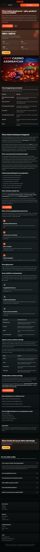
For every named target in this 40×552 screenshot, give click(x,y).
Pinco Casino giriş (7, 207)
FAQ (2, 529)
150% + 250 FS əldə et (7, 25)
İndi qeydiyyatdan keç (7, 390)
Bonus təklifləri (4, 509)
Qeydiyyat (4, 507)
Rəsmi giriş (4, 505)
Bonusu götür (6, 447)
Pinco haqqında (5, 516)
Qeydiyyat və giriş (5, 519)
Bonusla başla (6, 52)
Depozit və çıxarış (5, 528)
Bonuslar (3, 526)
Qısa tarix (3, 517)
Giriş (16, 25)
